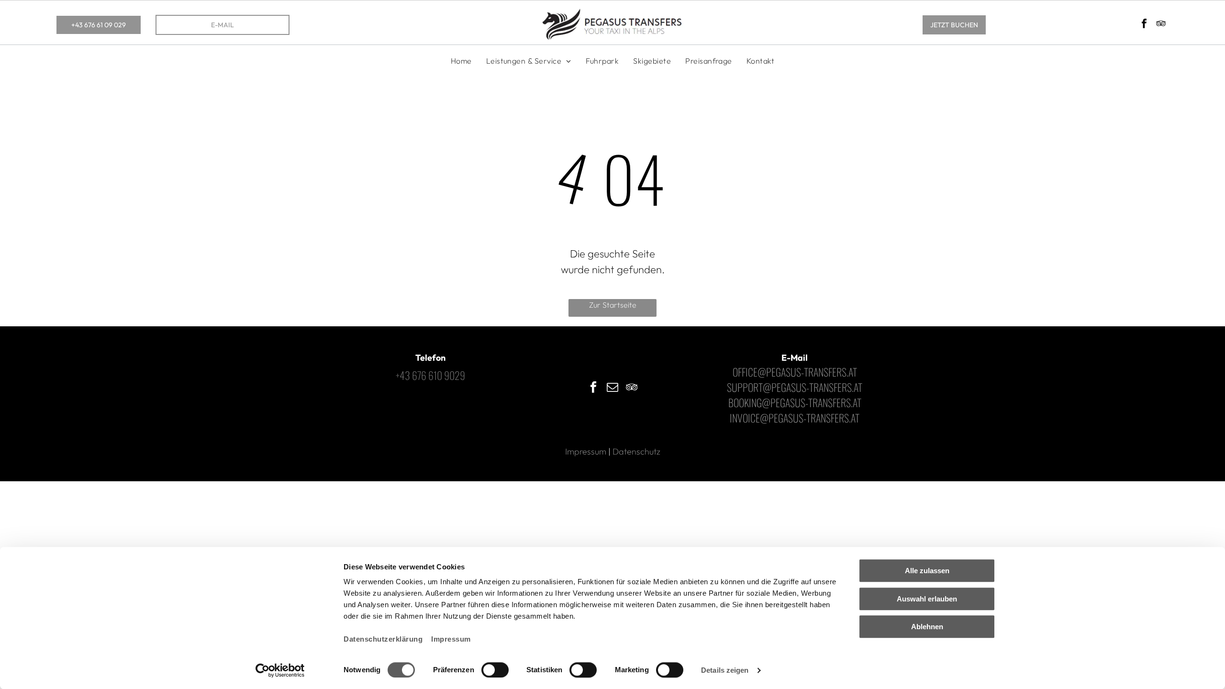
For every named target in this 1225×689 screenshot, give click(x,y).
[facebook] (1144, 24)
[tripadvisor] (1161, 24)
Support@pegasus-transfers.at (794, 387)
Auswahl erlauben (927, 599)
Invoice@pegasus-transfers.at (794, 417)
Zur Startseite (612, 305)
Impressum (451, 639)
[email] (612, 388)
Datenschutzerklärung (383, 639)
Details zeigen (724, 670)
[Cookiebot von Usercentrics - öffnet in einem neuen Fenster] (280, 670)
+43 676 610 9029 (430, 375)
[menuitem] (461, 61)
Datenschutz (636, 451)
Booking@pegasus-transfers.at (794, 402)
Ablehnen (927, 626)
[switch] (495, 670)
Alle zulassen (927, 571)
